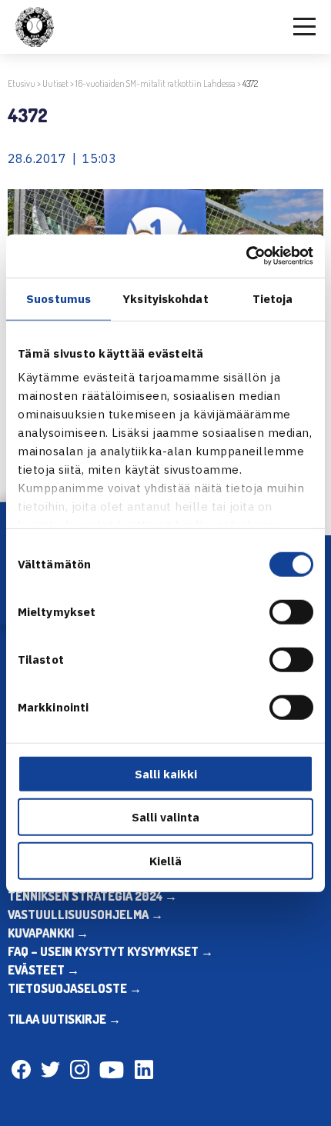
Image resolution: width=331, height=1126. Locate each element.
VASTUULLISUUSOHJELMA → (85, 914)
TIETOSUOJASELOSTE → (75, 988)
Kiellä (165, 860)
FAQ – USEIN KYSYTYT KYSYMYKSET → (110, 951)
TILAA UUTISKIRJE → (64, 1019)
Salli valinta (165, 817)
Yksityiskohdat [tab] (165, 298)
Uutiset (55, 83)
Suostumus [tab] (58, 298)
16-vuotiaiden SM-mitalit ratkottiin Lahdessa (155, 83)
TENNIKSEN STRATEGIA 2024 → (92, 896)
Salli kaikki (166, 773)
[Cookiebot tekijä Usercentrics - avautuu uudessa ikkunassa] (246, 256)
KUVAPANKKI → (48, 933)
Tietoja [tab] (272, 298)
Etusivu (21, 83)
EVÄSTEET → (43, 970)
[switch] (291, 611)
